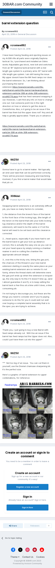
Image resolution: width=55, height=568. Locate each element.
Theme (14, 557)
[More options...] (49, 47)
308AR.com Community (22, 4)
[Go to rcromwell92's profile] (5, 47)
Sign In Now (27, 507)
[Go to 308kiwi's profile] (5, 198)
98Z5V (14, 159)
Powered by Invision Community (27, 563)
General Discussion (27, 34)
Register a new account (27, 487)
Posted (20, 49)
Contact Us (27, 557)
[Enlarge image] (27, 410)
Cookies (40, 557)
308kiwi (15, 196)
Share (14, 525)
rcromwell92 (11, 31)
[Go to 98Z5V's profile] (5, 162)
